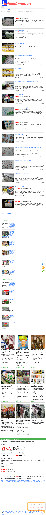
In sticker (6, 7)
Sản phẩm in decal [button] (39, 7)
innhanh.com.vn (12, 480)
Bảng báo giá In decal (35, 418)
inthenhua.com (20, 480)
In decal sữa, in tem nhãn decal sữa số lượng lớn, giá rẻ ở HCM (8, 428)
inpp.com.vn (34, 481)
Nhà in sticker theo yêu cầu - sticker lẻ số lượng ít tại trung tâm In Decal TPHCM (8, 351)
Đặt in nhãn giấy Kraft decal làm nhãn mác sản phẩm (37, 350)
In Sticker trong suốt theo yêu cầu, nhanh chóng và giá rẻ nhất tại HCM (28, 147)
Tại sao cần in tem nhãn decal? (11, 308)
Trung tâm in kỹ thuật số (6, 476)
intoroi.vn (35, 480)
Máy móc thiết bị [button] (31, 7)
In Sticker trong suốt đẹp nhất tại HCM (22, 17)
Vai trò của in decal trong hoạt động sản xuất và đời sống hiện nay (11, 292)
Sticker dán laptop (18, 200)
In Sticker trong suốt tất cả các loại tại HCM (23, 160)
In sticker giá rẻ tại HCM (19, 43)
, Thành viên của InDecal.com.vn (22, 18)
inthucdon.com (28, 480)
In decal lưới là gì (36, 399)
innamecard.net (10, 481)
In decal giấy (4, 367)
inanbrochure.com (18, 481)
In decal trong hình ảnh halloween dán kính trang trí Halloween (23, 396)
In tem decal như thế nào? (11, 316)
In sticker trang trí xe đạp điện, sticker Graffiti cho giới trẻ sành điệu (8, 358)
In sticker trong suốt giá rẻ (20, 30)
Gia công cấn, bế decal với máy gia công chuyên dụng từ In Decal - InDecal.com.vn (23, 433)
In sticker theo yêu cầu (19, 134)
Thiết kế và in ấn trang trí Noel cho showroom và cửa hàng (23, 429)
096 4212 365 (4, 473)
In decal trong (20, 367)
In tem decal (11, 7)
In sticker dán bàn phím (19, 94)
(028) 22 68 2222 (10, 464)
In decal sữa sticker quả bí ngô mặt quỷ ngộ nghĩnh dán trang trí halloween (8, 423)
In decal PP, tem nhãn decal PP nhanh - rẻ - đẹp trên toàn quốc (23, 364)
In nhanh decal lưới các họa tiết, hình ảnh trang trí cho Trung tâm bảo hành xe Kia (38, 389)
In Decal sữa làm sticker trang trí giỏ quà (7, 419)
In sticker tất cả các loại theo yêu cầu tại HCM (23, 55)
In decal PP (19, 332)
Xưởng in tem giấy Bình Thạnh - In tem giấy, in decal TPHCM (7, 385)
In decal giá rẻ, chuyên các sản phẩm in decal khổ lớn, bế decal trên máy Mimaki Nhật (23, 420)
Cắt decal (19, 401)
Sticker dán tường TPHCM (20, 186)
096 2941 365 (4, 471)
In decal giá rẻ (11, 299)
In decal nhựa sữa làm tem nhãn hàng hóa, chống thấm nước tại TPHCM (8, 432)
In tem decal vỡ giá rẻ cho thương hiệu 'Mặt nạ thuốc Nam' (12, 325)
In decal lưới (34, 367)
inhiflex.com (39, 481)
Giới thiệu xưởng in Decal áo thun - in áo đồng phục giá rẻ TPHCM (12, 243)
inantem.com (3, 481)
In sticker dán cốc (18, 121)
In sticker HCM (18, 68)
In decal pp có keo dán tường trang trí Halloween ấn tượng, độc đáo (37, 385)
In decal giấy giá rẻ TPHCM (8, 388)
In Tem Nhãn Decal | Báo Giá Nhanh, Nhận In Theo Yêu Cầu (12, 225)
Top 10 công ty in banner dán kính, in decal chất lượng (12, 271)
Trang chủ (3, 9)
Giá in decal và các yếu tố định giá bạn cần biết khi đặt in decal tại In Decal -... (38, 422)
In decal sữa (4, 401)
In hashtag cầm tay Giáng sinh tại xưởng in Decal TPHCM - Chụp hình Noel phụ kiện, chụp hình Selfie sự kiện (22, 351)
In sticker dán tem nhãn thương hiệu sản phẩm (23, 108)
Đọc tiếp (41, 64)
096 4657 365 (4, 469)
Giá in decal (34, 401)
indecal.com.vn (41, 480)
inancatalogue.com (27, 481)
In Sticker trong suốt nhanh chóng (21, 173)
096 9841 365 (4, 467)
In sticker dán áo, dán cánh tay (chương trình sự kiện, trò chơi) (26, 81)
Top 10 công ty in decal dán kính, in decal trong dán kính (12, 262)
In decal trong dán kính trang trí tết (22, 385)
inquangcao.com (4, 480)
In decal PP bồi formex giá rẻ (23, 359)
